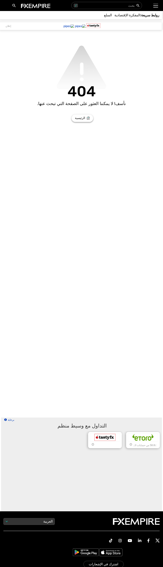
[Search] (13, 6)
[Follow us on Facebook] (148, 541)
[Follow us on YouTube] (130, 541)
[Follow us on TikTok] (110, 541)
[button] (155, 5)
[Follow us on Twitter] (158, 540)
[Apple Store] (111, 552)
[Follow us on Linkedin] (139, 541)
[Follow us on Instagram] (120, 541)
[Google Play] (85, 552)
